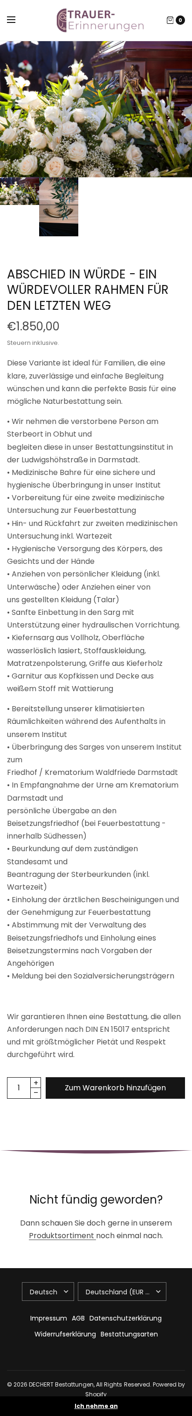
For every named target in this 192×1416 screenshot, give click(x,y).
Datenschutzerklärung (125, 1318)
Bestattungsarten (129, 1334)
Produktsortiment (62, 1235)
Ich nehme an (96, 1406)
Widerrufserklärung (65, 1334)
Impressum (48, 1318)
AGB (78, 1318)
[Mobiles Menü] (17, 20)
